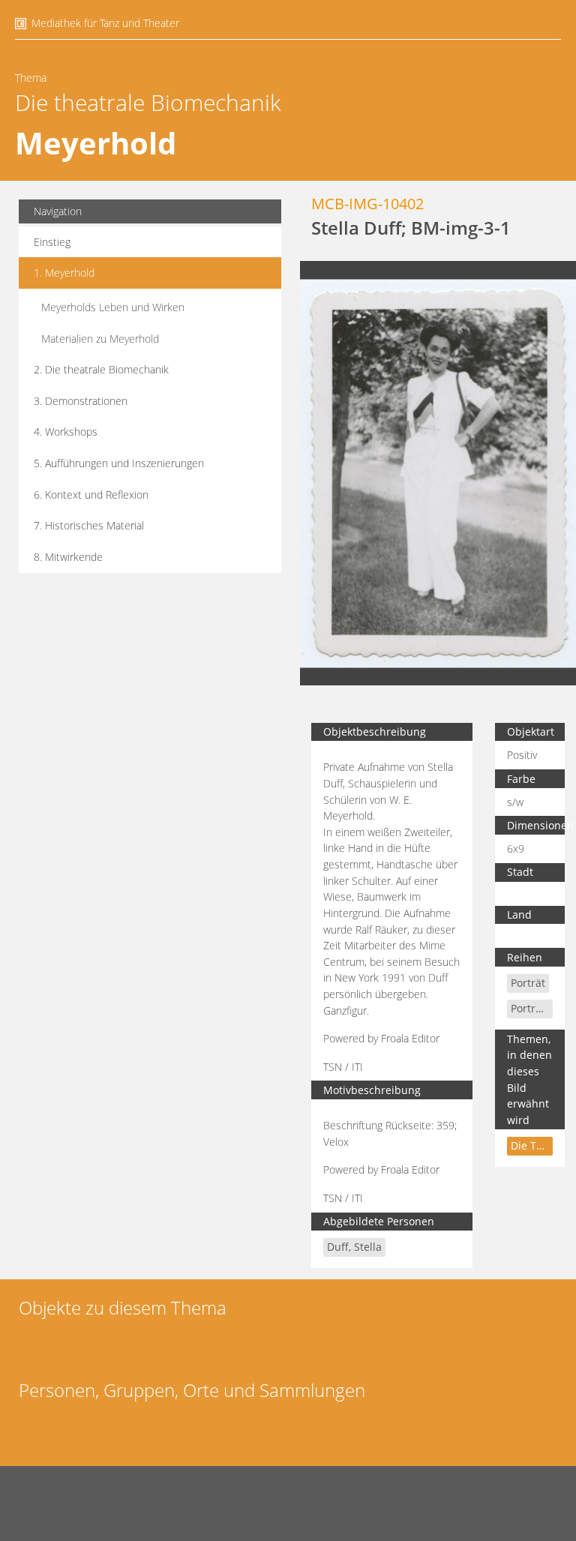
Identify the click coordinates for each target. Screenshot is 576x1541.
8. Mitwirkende (68, 557)
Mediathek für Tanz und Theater (105, 23)
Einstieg (52, 242)
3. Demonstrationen (81, 401)
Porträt (528, 983)
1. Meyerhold (64, 272)
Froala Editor (410, 1038)
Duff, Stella (354, 1247)
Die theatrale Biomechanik (148, 102)
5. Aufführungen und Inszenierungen (119, 463)
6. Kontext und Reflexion (91, 494)
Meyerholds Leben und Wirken (112, 307)
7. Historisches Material (89, 525)
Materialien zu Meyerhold (100, 338)
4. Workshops (66, 431)
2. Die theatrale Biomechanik (101, 369)
